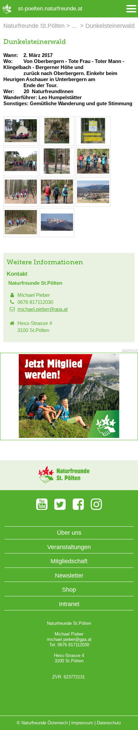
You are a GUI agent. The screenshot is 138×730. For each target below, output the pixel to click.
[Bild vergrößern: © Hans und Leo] (21, 141)
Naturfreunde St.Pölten (34, 25)
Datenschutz (109, 722)
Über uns (69, 532)
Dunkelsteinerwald (110, 25)
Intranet (69, 604)
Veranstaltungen (69, 547)
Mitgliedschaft (69, 561)
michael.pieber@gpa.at (42, 309)
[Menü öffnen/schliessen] (131, 9)
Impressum (82, 722)
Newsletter (69, 575)
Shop (69, 589)
